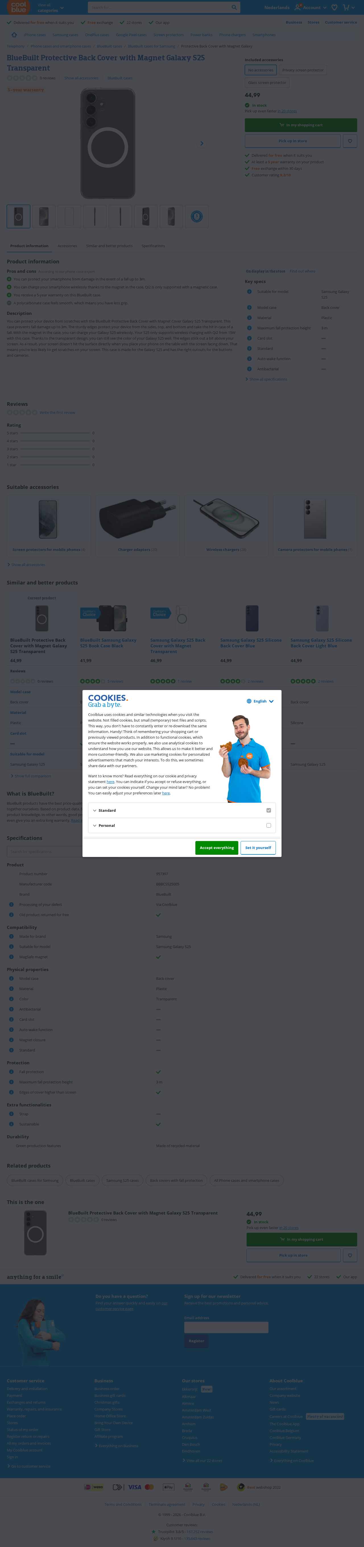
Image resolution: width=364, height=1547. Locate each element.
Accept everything (217, 847)
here (110, 781)
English (260, 701)
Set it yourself (258, 847)
